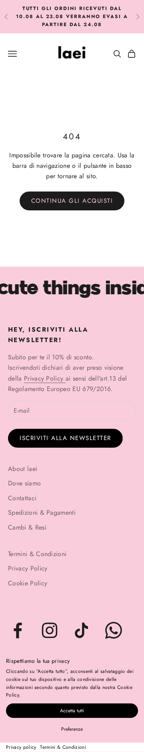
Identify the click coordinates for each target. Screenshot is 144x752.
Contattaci (22, 498)
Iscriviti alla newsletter (65, 438)
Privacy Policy (45, 378)
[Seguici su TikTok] (81, 630)
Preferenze (72, 729)
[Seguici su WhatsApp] (113, 630)
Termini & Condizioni (63, 747)
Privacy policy (21, 747)
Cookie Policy (27, 583)
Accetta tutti (72, 710)
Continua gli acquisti (72, 200)
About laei (22, 468)
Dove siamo (24, 483)
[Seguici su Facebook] (17, 630)
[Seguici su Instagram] (49, 630)
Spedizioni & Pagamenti (42, 512)
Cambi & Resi (27, 527)
